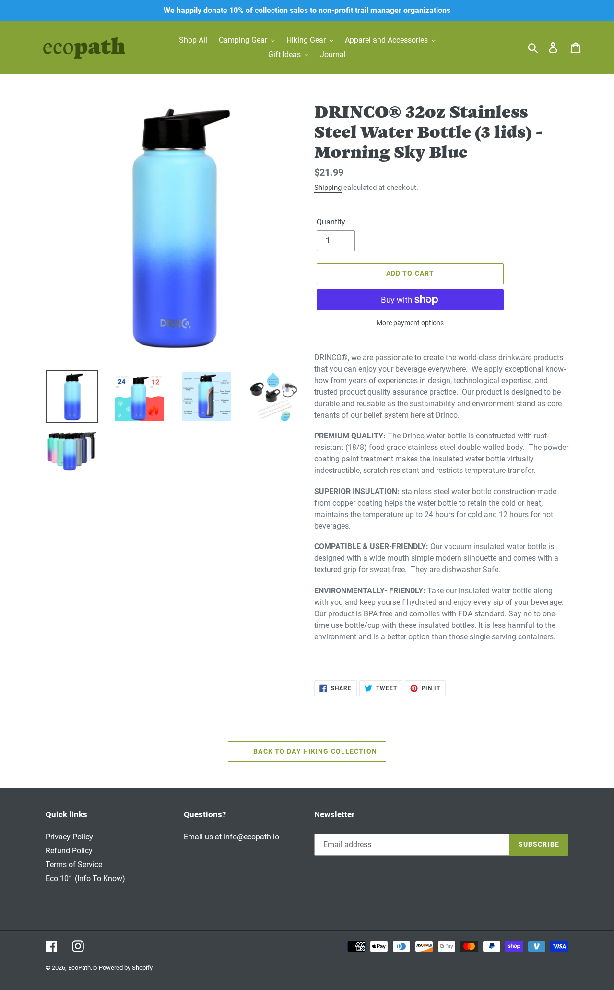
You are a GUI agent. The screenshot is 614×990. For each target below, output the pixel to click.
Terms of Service (74, 864)
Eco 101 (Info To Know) (85, 878)
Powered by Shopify (126, 967)
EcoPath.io (82, 967)
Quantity (331, 221)
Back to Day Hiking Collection (314, 751)
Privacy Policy (69, 836)
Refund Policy (69, 850)
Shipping (328, 187)
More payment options (410, 323)
